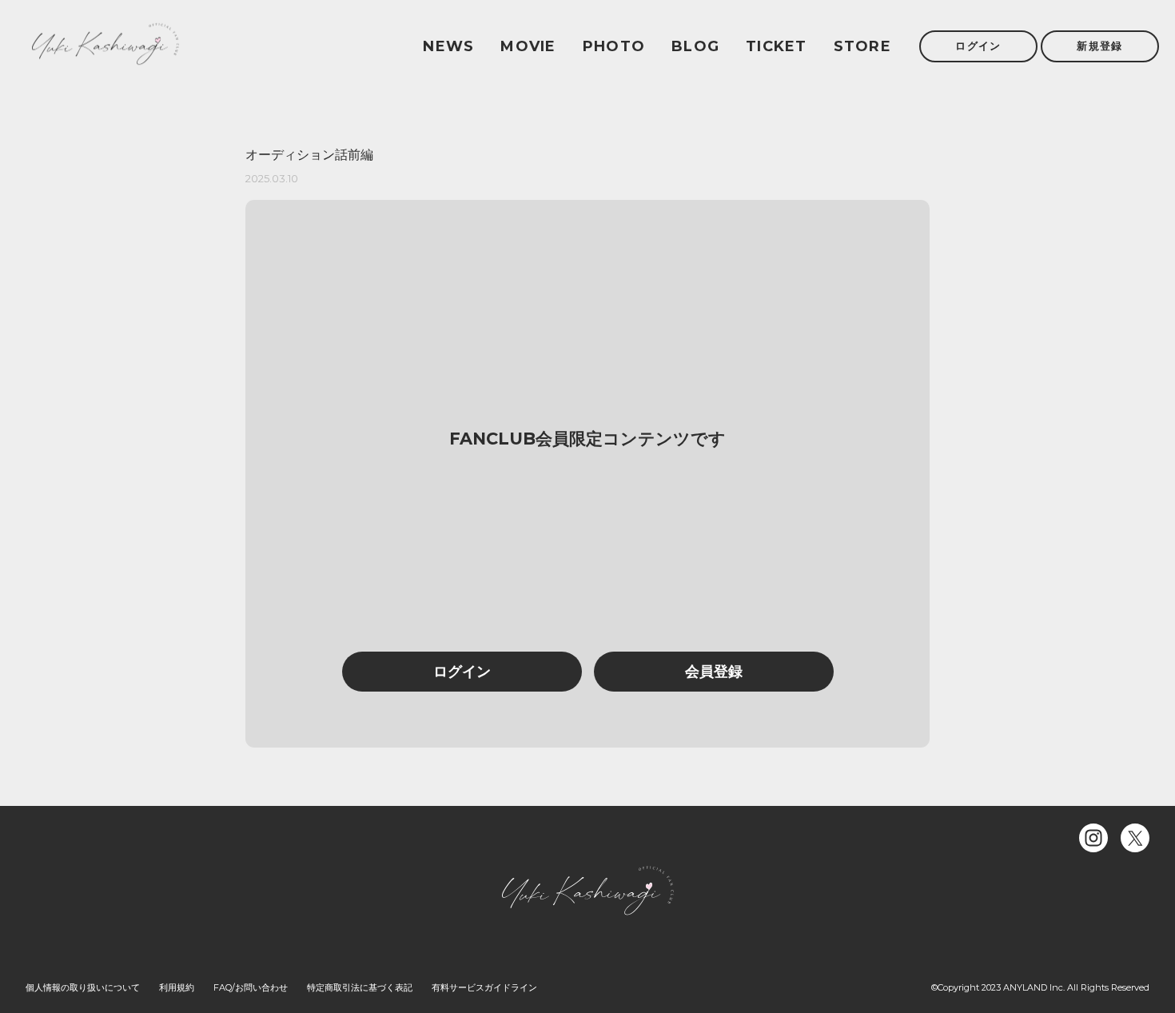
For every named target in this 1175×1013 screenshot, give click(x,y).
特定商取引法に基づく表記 (359, 987)
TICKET (776, 47)
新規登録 (1099, 45)
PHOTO (614, 47)
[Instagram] (1093, 838)
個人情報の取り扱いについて (83, 987)
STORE (862, 47)
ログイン (978, 45)
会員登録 (714, 671)
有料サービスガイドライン (484, 987)
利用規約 (176, 987)
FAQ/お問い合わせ (250, 987)
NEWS (448, 47)
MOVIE (528, 47)
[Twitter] (1135, 838)
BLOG (695, 47)
